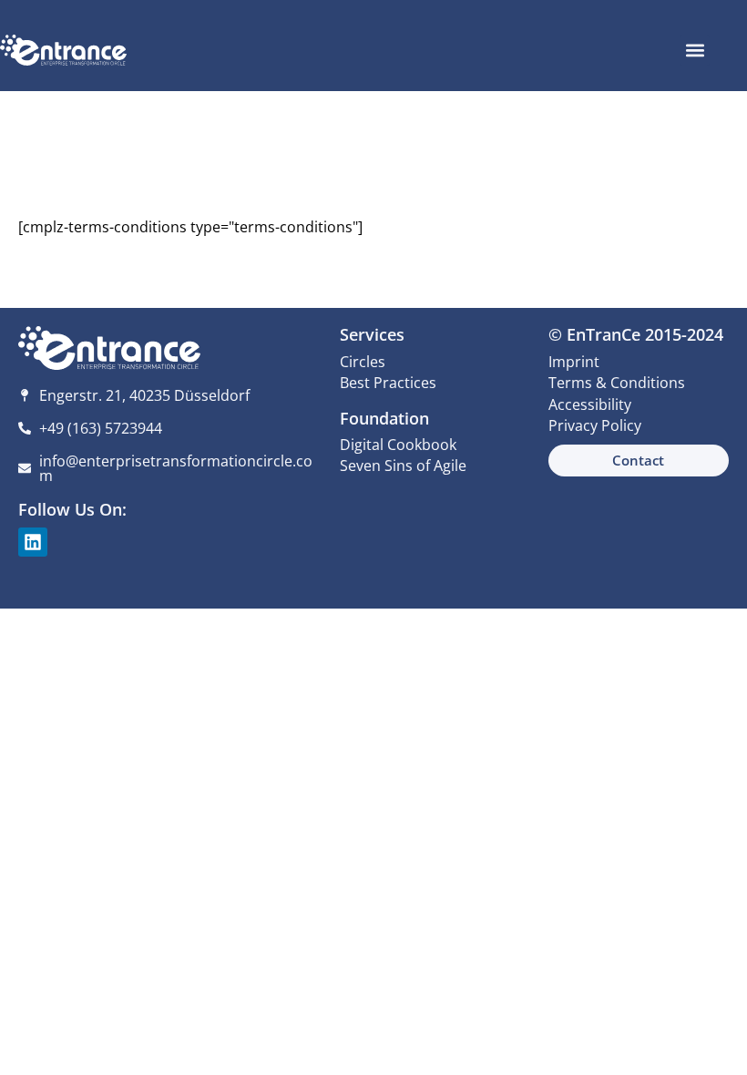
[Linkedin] (32, 542)
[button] (695, 51)
